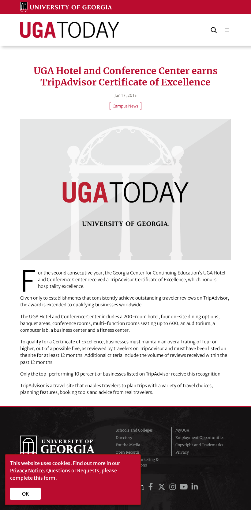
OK (25, 494)
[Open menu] (227, 30)
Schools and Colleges (134, 430)
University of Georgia (61, 448)
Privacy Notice (27, 470)
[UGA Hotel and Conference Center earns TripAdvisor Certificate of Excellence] (125, 189)
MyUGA (182, 430)
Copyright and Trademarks (199, 445)
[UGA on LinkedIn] (194, 487)
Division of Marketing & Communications (137, 462)
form (49, 478)
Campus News (125, 106)
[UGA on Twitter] (162, 487)
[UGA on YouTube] (184, 487)
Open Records (128, 452)
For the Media (128, 445)
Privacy (182, 452)
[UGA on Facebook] (151, 487)
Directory (124, 437)
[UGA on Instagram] (173, 487)
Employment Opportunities (199, 437)
